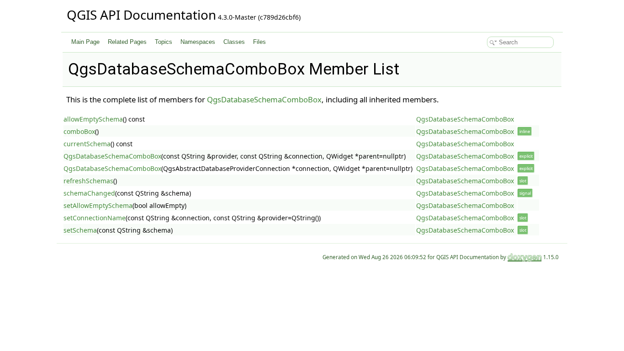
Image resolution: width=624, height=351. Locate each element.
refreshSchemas (88, 180)
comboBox (79, 131)
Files (259, 41)
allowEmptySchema (93, 119)
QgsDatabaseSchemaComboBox (264, 99)
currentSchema (87, 143)
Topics (163, 41)
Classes (234, 41)
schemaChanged (89, 193)
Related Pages (127, 41)
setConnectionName (94, 217)
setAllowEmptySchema (97, 205)
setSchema (80, 230)
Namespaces (197, 41)
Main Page (85, 41)
